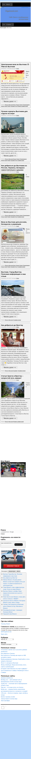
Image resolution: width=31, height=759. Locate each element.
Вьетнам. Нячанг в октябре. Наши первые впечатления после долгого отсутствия (12, 593)
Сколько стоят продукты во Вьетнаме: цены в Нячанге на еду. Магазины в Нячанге (13, 606)
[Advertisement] (15, 45)
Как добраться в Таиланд (8, 653)
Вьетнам (11, 104)
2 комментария (20, 160)
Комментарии (12, 571)
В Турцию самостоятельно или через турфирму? (14, 668)
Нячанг (21, 104)
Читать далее (10, 101)
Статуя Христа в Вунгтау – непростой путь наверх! (12, 377)
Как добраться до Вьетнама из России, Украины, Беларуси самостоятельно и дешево (14, 167)
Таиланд (3, 624)
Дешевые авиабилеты (7, 678)
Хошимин (13, 106)
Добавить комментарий (22, 106)
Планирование (26, 104)
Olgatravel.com (11, 10)
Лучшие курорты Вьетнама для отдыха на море (14, 112)
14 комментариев (21, 266)
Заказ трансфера (5, 700)
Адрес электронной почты (6, 543)
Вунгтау (7, 104)
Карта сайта (4, 634)
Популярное (4, 571)
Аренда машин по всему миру (9, 698)
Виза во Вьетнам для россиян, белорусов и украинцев (14, 223)
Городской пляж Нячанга (10, 614)
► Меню (7, 4)
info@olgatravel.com (6, 631)
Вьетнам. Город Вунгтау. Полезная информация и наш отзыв (13, 274)
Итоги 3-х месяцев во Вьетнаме (9, 663)
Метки (18, 571)
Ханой (5, 106)
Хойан (9, 106)
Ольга (17, 68)
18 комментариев (21, 370)
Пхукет (8, 624)
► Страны (7, 24)
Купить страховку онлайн (8, 697)
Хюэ (16, 106)
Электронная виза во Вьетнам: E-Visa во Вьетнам (15, 65)
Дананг (17, 104)
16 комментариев (17, 320)
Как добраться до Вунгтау (12, 325)
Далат (14, 104)
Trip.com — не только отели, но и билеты (12, 687)
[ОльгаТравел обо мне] (25, 11)
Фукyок (2, 106)
